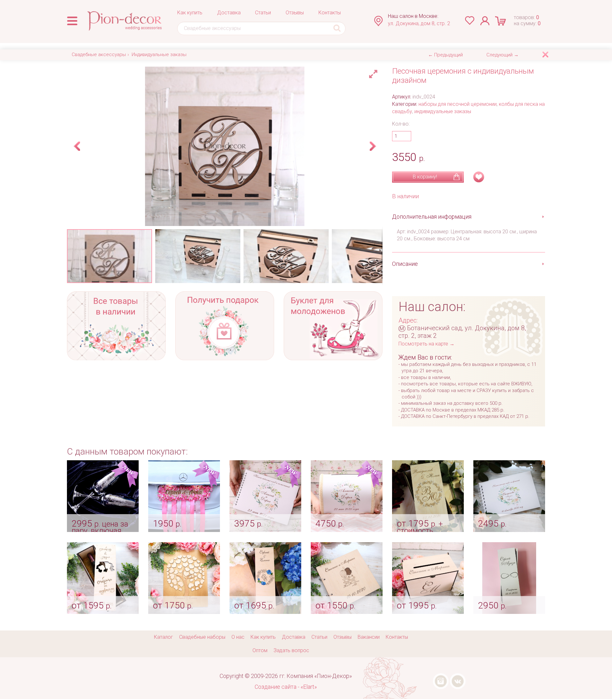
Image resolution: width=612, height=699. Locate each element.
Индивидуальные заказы (159, 54)
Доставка (229, 13)
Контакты (329, 13)
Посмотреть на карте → (426, 344)
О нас (237, 637)
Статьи (263, 13)
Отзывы (295, 13)
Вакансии (369, 637)
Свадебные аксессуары (99, 54)
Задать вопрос (291, 650)
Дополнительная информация (431, 216)
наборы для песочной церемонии (458, 104)
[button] (374, 72)
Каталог (163, 637)
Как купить (189, 13)
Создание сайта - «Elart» (286, 686)
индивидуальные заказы (442, 111)
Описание (405, 263)
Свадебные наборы (202, 637)
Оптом (259, 650)
